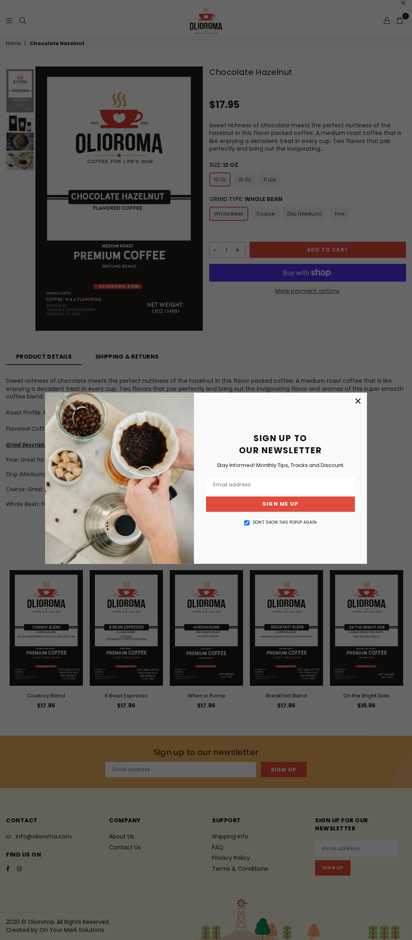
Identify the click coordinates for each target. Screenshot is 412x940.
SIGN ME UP (280, 504)
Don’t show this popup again (285, 522)
